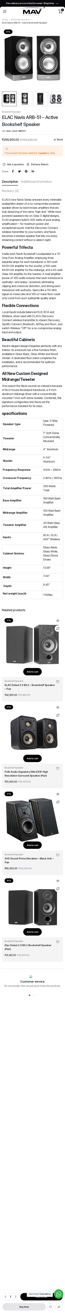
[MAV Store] (32, 11)
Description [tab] (10, 181)
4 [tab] (35, 995)
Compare (58, 1306)
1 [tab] (29, 995)
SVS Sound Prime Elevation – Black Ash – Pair (29, 860)
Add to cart (32, 671)
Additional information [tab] (36, 181)
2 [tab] (31, 995)
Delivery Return (39, 164)
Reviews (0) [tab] (10, 191)
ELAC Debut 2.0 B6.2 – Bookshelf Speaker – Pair (30, 686)
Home (5, 19)
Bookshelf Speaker (20, 19)
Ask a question (15, 164)
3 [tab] (33, 995)
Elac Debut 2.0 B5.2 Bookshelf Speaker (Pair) (28, 947)
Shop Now (45, 3)
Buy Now (24, 1306)
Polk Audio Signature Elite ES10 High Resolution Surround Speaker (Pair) (26, 773)
